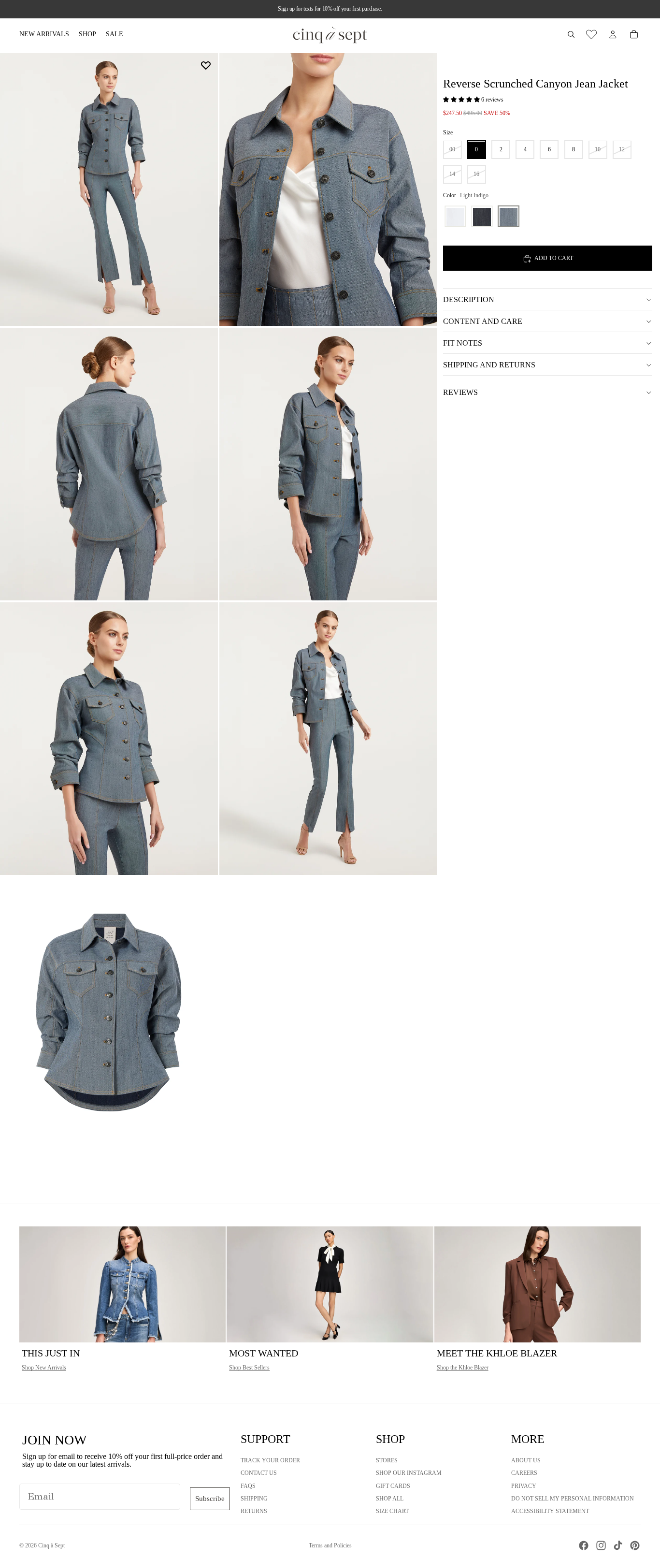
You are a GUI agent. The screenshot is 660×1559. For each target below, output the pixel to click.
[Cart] (634, 34)
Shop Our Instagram (409, 1473)
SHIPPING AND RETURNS (489, 365)
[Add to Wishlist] (206, 65)
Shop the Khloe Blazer (462, 1367)
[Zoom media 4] (328, 464)
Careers (524, 1473)
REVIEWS (460, 392)
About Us (526, 1460)
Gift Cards (393, 1486)
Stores (387, 1460)
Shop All (389, 1498)
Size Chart (392, 1511)
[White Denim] (455, 216)
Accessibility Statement (550, 1511)
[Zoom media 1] (109, 189)
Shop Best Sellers (249, 1367)
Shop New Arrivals (44, 1367)
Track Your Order (270, 1460)
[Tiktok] (618, 1545)
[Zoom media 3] (109, 464)
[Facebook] (583, 1545)
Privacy (523, 1486)
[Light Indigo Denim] (508, 216)
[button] (462, 100)
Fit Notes (462, 343)
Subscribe (210, 1498)
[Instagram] (601, 1545)
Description (468, 299)
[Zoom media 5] (109, 738)
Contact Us (259, 1473)
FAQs (248, 1486)
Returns (254, 1511)
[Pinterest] (635, 1545)
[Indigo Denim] (482, 216)
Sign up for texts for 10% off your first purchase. (330, 8)
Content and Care (482, 321)
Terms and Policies (330, 1545)
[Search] (571, 34)
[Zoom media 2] (328, 189)
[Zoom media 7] (109, 1013)
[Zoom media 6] (328, 738)
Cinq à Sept (51, 1545)
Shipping (254, 1498)
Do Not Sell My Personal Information (572, 1498)
